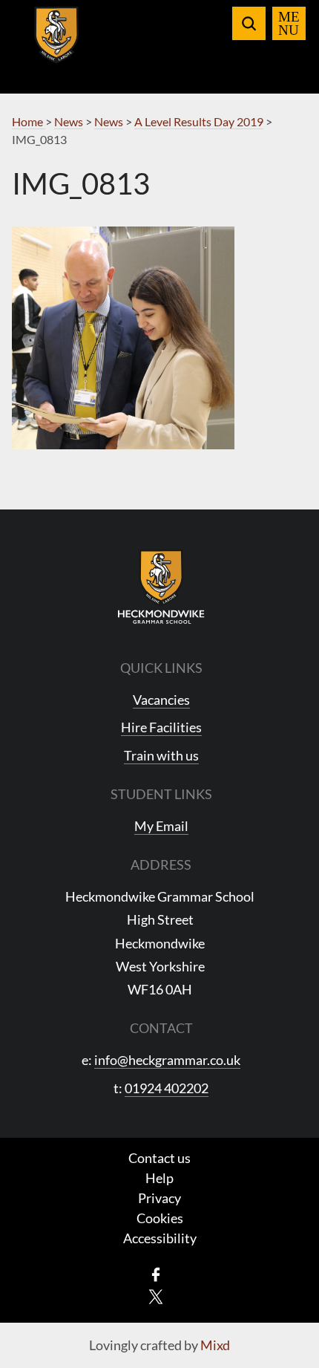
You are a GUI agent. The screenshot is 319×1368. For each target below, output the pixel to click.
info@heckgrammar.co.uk (167, 1060)
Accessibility (160, 1238)
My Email (161, 826)
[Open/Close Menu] (289, 23)
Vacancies (161, 699)
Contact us (159, 1158)
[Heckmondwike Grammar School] (56, 44)
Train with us (161, 755)
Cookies (160, 1218)
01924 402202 (166, 1088)
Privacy (159, 1198)
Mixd (215, 1345)
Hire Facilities (161, 727)
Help (159, 1178)
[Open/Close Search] (249, 23)
